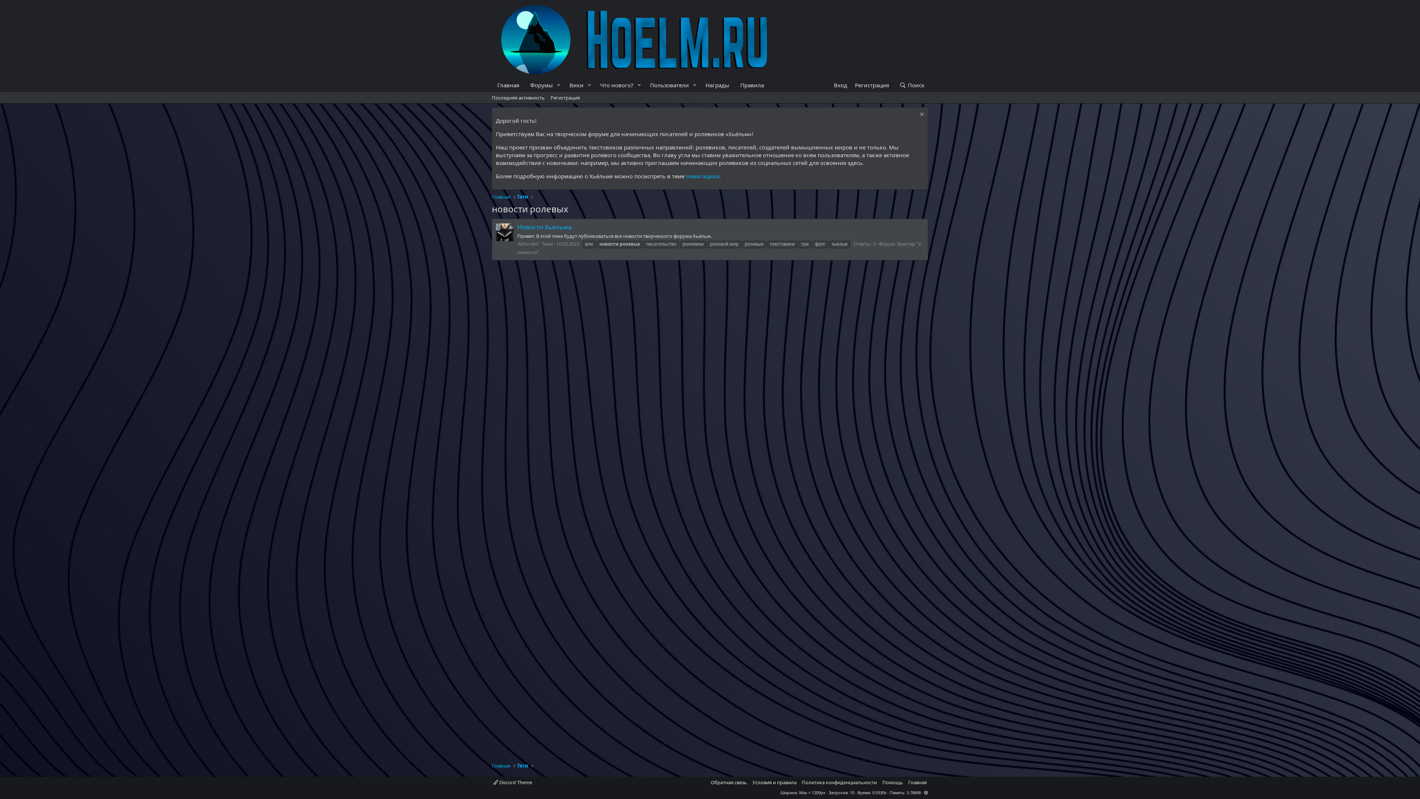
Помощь (892, 782)
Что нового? (616, 85)
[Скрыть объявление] (921, 115)
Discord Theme (515, 782)
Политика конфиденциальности (839, 782)
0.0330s (879, 792)
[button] (559, 85)
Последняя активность (518, 97)
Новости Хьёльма (544, 227)
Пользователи (669, 85)
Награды (717, 85)
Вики (576, 85)
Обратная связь (729, 782)
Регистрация (565, 97)
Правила (752, 85)
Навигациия (702, 176)
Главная (508, 85)
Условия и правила (775, 782)
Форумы (541, 85)
